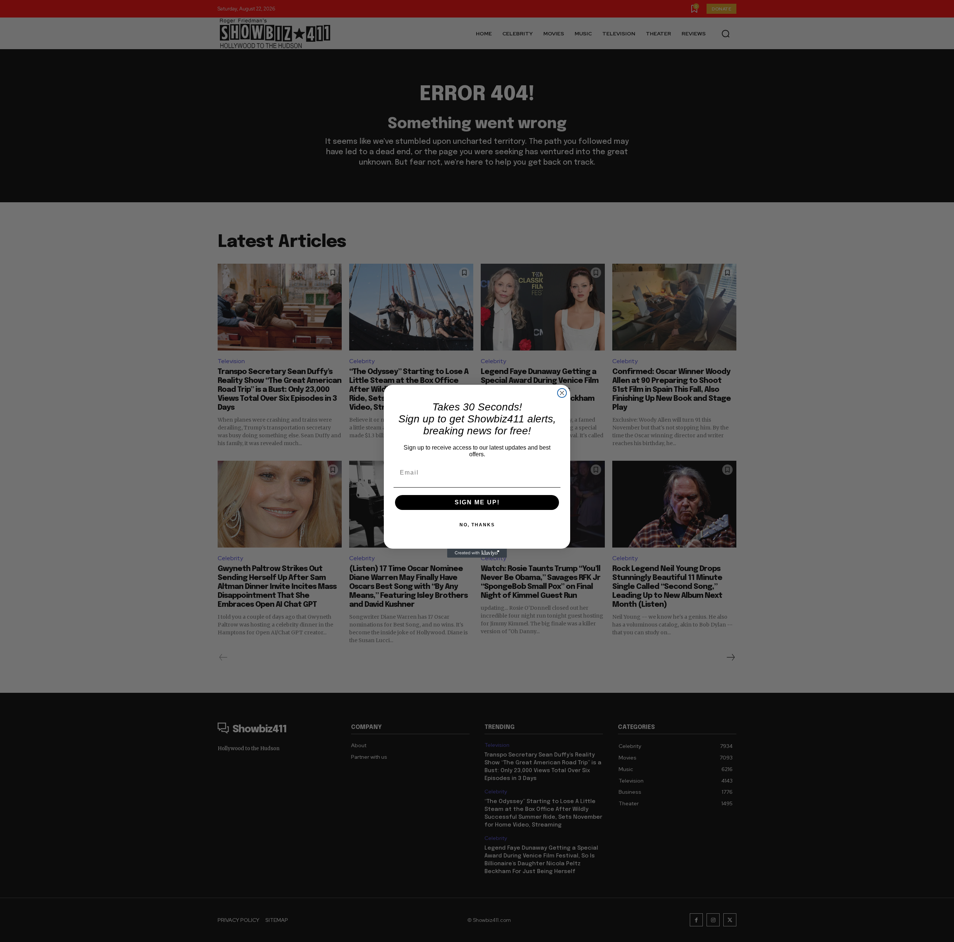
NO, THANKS (477, 524)
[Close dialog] (561, 392)
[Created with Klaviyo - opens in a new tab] (477, 553)
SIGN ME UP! (477, 502)
